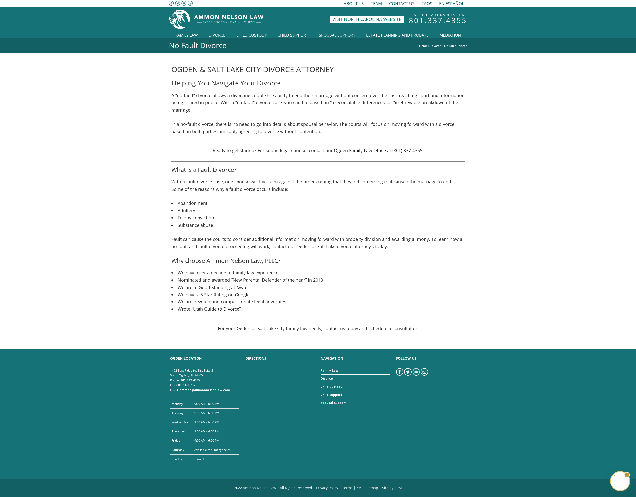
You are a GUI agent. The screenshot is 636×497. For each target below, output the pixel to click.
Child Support (331, 395)
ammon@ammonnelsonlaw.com (204, 390)
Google (242, 295)
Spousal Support (334, 403)
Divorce (436, 46)
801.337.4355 (438, 20)
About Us (354, 3)
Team (376, 3)
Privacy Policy (327, 487)
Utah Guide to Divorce (216, 309)
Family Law (329, 370)
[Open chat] (620, 481)
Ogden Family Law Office (360, 150)
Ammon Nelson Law (259, 487)
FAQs (427, 3)
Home (423, 46)
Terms (347, 487)
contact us (334, 328)
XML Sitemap (367, 487)
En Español (451, 3)
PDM (398, 487)
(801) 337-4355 (407, 150)
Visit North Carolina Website (366, 19)
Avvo (241, 287)
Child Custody (331, 387)
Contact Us (401, 3)
